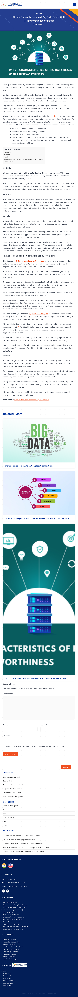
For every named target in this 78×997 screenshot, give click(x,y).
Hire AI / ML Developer (10, 959)
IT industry (54, 116)
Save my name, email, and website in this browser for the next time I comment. (35, 746)
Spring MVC (7, 976)
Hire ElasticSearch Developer (13, 947)
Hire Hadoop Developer (10, 952)
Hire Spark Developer (10, 954)
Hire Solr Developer (9, 944)
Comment (8, 694)
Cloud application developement (14, 917)
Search (65, 767)
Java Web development (11, 777)
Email (44, 725)
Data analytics (8, 781)
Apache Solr (7, 978)
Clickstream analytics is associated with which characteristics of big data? (37, 518)
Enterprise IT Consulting (12, 793)
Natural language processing (13, 910)
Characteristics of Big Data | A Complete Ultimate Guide (29, 466)
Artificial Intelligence (10, 806)
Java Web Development (11, 914)
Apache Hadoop (8, 981)
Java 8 (5, 813)
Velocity (8, 152)
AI (19, 327)
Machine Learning (9, 817)
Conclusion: (9, 162)
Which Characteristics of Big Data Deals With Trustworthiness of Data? (36, 678)
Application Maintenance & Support (15, 927)
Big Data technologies (38, 314)
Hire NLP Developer (9, 956)
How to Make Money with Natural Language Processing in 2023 (26, 847)
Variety (7, 157)
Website (6, 736)
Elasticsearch (8, 983)
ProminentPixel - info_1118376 (17, 886)
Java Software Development (13, 797)
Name (6, 725)
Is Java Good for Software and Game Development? (21, 836)
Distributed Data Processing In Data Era (31, 400)
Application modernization (12, 922)
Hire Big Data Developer (11, 949)
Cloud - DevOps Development (13, 929)
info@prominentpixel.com (16, 883)
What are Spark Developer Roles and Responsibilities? (23, 844)
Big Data (39, 14)
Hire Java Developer (9, 939)
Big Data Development (11, 789)
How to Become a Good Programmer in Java (19, 840)
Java (4, 971)
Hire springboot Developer (12, 942)
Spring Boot (7, 973)
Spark (5, 825)
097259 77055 (11, 879)
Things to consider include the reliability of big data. (24, 159)
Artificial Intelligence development (16, 785)
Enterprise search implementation (15, 905)
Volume (7, 154)
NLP (4, 821)
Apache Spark (7, 985)
